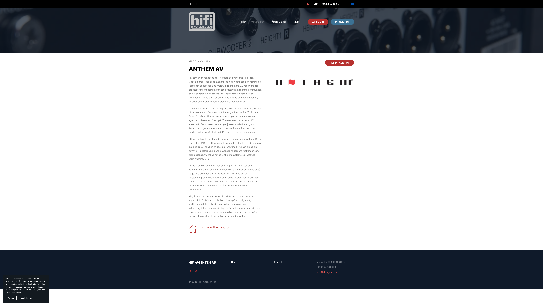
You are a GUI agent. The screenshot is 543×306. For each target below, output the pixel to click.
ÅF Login (318, 21)
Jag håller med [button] (27, 298)
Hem (233, 262)
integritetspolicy (39, 284)
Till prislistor (339, 62)
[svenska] (352, 4)
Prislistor (342, 21)
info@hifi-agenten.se (327, 272)
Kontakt (278, 262)
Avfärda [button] (11, 298)
